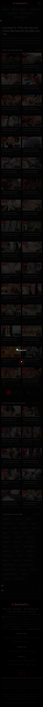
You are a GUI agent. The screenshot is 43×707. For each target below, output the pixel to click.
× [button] (21, 361)
